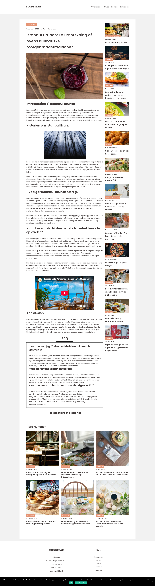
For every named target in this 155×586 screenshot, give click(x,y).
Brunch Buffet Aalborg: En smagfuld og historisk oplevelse (41, 473)
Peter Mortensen (49, 29)
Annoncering (96, 7)
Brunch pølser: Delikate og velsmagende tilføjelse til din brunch (109, 523)
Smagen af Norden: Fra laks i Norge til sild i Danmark (116, 236)
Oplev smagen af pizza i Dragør (116, 264)
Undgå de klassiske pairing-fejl (114, 179)
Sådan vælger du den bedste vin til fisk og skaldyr (115, 206)
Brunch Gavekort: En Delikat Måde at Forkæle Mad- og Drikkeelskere (112, 473)
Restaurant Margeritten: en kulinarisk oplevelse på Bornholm (116, 292)
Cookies (114, 7)
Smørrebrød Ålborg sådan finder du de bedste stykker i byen (115, 95)
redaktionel (31, 24)
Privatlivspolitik (81, 583)
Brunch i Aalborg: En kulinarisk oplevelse (114, 320)
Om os (106, 7)
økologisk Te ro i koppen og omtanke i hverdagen (117, 67)
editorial (108, 145)
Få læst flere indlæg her (65, 413)
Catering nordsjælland (113, 36)
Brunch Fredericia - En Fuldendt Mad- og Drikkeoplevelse (41, 522)
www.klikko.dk (58, 571)
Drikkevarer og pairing (113, 171)
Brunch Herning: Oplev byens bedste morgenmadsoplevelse (75, 522)
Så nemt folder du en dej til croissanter (117, 152)
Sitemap (99, 570)
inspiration (109, 59)
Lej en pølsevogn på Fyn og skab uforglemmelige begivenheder (116, 347)
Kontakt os (124, 7)
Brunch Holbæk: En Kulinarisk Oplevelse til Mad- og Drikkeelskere (74, 474)
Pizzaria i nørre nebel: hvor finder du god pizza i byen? (116, 124)
